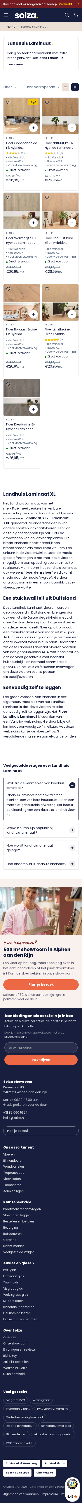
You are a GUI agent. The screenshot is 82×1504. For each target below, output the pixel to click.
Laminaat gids (13, 1276)
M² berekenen (13, 1301)
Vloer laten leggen (17, 1215)
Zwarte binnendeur (20, 1426)
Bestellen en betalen (18, 1221)
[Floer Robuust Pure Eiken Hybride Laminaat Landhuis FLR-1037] (60, 211)
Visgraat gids (13, 1289)
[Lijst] (65, 87)
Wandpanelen (13, 1167)
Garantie (9, 1240)
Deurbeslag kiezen (17, 1313)
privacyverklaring (16, 1037)
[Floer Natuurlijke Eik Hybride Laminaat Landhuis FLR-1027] (60, 116)
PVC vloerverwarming (52, 1409)
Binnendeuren (13, 1161)
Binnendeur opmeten (18, 1307)
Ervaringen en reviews (19, 1350)
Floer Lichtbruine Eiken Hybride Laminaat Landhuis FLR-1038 (59, 331)
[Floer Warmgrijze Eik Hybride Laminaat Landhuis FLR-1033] (21, 211)
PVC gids (9, 1270)
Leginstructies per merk (20, 1319)
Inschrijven (41, 1059)
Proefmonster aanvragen (22, 1209)
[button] (67, 15)
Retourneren (12, 1234)
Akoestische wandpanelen (53, 1434)
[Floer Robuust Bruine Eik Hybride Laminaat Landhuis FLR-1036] (21, 302)
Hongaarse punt (18, 1409)
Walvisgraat (41, 1400)
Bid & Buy (10, 1356)
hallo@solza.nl (13, 1118)
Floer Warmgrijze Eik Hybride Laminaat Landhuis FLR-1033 (21, 240)
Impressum (50, 1494)
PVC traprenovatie (19, 1443)
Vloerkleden (12, 1179)
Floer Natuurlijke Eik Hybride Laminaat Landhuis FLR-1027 (59, 145)
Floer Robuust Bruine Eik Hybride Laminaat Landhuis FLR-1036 (21, 331)
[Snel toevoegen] (33, 127)
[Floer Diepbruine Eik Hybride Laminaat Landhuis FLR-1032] (21, 397)
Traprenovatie (13, 1173)
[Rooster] (75, 87)
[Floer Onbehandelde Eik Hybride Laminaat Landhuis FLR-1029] (21, 116)
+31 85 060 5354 (15, 1112)
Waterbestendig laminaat (24, 1417)
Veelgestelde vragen (19, 1252)
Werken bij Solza (15, 1368)
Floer (10, 138)
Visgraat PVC (15, 1400)
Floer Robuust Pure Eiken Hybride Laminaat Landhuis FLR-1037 (59, 240)
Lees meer (16, 64)
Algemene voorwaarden (21, 1494)
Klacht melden (13, 1246)
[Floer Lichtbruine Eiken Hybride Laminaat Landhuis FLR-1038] (60, 302)
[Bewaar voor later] (8, 102)
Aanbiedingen (13, 1191)
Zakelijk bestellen (16, 1362)
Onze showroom (15, 1343)
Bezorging (10, 1228)
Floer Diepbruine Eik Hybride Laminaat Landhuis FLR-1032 (20, 426)
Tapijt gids (11, 1282)
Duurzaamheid (14, 1374)
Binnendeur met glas (56, 1426)
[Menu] (6, 15)
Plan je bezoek (41, 984)
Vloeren (9, 1154)
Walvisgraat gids (15, 1295)
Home (11, 27)
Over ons (10, 1337)
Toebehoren (12, 1185)
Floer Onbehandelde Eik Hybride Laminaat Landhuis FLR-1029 (21, 145)
